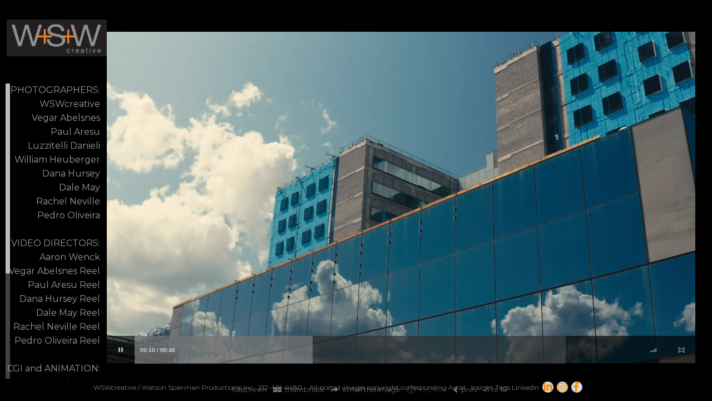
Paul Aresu (75, 131)
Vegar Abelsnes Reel (54, 271)
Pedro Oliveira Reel (57, 340)
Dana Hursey (71, 173)
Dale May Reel (68, 312)
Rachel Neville (68, 201)
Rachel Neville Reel (56, 326)
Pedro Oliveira (68, 215)
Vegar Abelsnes (66, 118)
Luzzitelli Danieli (64, 145)
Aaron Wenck (69, 257)
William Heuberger (57, 159)
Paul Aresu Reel (64, 285)
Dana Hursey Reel (59, 299)
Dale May (79, 187)
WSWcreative (69, 104)
